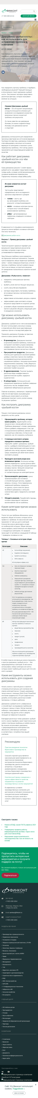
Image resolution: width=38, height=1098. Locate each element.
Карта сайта (6, 1058)
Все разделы (7, 995)
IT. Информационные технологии (13, 986)
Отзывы (5, 1013)
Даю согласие (19, 1093)
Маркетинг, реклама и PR (10, 970)
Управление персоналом (10, 937)
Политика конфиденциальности (13, 1055)
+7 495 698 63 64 (8, 16)
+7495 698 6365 (11, 920)
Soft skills (5, 984)
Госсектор (6, 945)
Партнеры (6, 1024)
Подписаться (10, 875)
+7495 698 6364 (11, 901)
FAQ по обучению (8, 1015)
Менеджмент (7, 27)
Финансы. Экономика (9, 951)
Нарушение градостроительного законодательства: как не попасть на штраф (19, 839)
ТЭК (4, 967)
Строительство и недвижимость (13, 975)
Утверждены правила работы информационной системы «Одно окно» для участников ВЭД (20, 832)
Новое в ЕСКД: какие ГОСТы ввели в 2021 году (20, 826)
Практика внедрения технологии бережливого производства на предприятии (16, 750)
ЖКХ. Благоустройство (9, 981)
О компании (6, 1039)
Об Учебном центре (9, 1007)
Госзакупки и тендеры (9, 940)
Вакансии (6, 1042)
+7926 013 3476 (11, 908)
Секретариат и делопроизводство (13, 973)
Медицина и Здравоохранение (12, 959)
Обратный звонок (28, 16)
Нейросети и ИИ (7, 989)
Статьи (11, 33)
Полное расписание (9, 1026)
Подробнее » (19, 1088)
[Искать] (34, 11)
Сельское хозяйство (9, 992)
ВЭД (4, 978)
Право (4, 956)
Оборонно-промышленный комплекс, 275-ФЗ (17, 942)
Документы (6, 1053)
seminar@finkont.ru (16, 912)
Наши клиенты (7, 1044)
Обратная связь (7, 1047)
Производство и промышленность (13, 934)
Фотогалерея (6, 1018)
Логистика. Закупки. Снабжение (12, 948)
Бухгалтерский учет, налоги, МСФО (13, 953)
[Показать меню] (35, 19)
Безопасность (7, 964)
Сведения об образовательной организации (16, 1021)
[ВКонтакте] (3, 72)
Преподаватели (7, 1010)
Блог (4, 1050)
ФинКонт (4, 33)
